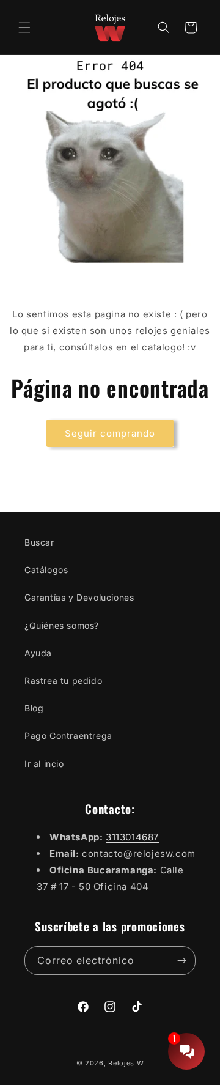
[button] (24, 27)
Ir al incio (44, 763)
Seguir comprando (110, 433)
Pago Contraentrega (68, 735)
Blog (33, 708)
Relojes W (126, 1063)
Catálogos (46, 570)
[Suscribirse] (181, 960)
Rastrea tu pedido (63, 680)
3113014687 (132, 837)
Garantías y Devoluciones (79, 597)
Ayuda (38, 653)
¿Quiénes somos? (61, 625)
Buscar (39, 542)
